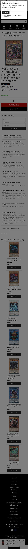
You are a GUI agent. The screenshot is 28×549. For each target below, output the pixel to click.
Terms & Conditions (18, 15)
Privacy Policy (6, 16)
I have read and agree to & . (13, 16)
